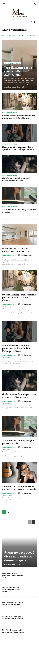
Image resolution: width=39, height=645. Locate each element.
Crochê (21, 36)
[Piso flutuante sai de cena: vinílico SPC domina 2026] (19, 234)
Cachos (4, 36)
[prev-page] (29, 522)
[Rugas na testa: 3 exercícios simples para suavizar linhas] (31, 617)
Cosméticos (13, 36)
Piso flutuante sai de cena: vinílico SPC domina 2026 (18, 71)
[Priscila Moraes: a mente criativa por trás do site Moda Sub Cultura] (19, 101)
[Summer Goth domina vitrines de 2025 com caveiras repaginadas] (19, 472)
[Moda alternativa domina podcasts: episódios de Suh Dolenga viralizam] (19, 133)
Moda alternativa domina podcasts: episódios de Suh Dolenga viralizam (18, 148)
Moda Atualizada (31, 36)
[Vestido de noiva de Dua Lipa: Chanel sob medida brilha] (31, 603)
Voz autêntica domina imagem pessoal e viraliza (19, 210)
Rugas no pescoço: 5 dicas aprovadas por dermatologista (19, 556)
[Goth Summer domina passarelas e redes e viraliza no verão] (19, 164)
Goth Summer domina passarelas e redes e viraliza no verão (17, 179)
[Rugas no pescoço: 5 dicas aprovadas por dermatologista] (19, 542)
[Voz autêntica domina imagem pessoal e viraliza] (19, 195)
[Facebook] (28, 22)
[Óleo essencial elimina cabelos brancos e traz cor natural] (31, 589)
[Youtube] (34, 22)
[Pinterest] (31, 22)
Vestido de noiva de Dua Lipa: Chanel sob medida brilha (13, 603)
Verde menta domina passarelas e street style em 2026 (12, 576)
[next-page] (17, 512)
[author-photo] (19, 255)
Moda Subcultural (12, 63)
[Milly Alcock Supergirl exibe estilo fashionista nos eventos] (31, 631)
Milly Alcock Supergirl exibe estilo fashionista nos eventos (13, 631)
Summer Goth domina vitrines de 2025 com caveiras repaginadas (19, 488)
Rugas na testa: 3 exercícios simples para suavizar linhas (12, 617)
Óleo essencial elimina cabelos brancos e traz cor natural (12, 589)
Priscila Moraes (26, 255)
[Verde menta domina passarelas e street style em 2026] (31, 575)
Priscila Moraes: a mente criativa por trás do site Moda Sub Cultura (18, 116)
